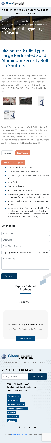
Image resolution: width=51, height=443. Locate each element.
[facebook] (19, 427)
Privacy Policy (13, 396)
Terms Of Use (13, 400)
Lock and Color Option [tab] (13, 162)
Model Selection (41, 21)
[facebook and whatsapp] (24, 427)
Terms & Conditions (16, 404)
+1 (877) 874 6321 (21, 384)
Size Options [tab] (22, 153)
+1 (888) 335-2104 (19, 390)
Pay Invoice (12, 416)
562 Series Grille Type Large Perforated (31, 24)
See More (24, 338)
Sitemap (11, 412)
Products (12, 21)
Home (4, 21)
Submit (9, 276)
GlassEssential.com (19, 434)
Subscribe (37, 376)
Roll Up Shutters (25, 21)
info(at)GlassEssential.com (24, 387)
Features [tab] (7, 153)
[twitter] (29, 427)
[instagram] (35, 427)
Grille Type (8, 24)
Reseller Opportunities (17, 408)
